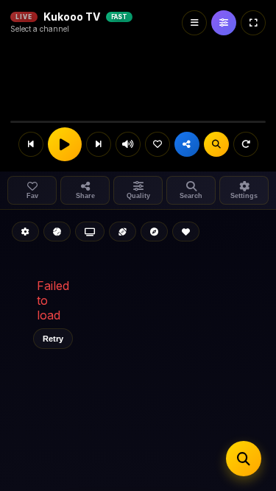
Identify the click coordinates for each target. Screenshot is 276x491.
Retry (53, 338)
